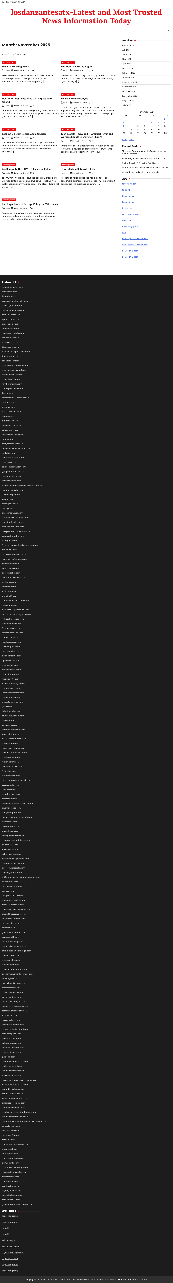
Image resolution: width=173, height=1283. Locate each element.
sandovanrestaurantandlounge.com (19, 1112)
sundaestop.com (10, 342)
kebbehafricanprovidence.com (16, 351)
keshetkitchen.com (10, 1176)
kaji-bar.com (8, 891)
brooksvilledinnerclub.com (14, 554)
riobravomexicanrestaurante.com (17, 365)
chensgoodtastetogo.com (14, 969)
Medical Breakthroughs (74, 98)
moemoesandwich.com (13, 1047)
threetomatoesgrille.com (13, 868)
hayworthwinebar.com (12, 992)
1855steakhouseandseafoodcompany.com (22, 877)
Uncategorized (9, 62)
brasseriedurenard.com (13, 434)
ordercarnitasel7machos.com (16, 397)
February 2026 (128, 73)
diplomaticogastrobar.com (14, 1172)
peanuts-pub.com (10, 725)
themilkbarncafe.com (12, 766)
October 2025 (128, 91)
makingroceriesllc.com (12, 490)
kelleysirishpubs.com (11, 1034)
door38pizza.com (10, 1153)
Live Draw (127, 208)
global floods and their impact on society (141, 172)
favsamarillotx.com (11, 1020)
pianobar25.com (9, 596)
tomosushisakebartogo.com (15, 1167)
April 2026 (126, 64)
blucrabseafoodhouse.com (14, 752)
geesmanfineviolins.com (13, 333)
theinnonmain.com (10, 328)
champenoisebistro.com (13, 900)
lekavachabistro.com (11, 669)
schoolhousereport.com (13, 526)
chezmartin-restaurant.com (15, 517)
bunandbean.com (10, 421)
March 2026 (127, 68)
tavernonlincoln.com (11, 1052)
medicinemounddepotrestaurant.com (19, 1080)
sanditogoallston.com (12, 305)
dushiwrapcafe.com (11, 646)
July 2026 (126, 50)
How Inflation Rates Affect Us (78, 168)
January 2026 (128, 77)
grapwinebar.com (10, 665)
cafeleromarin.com (11, 757)
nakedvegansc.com (11, 1200)
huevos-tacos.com (11, 688)
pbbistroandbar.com (11, 711)
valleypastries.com (10, 430)
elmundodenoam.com (12, 287)
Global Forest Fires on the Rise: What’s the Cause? (145, 167)
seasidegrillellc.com (11, 978)
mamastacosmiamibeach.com (16, 780)
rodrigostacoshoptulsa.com (15, 886)
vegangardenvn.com (11, 1190)
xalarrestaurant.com (11, 1075)
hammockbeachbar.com (13, 729)
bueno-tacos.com (10, 964)
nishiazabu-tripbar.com (13, 619)
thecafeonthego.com (12, 651)
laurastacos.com (10, 849)
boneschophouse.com (12, 513)
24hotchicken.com (10, 296)
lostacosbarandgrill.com (13, 683)
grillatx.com (7, 706)
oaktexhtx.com (9, 927)
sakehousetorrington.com (14, 467)
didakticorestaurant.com (13, 1107)
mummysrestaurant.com (13, 918)
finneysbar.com (9, 771)
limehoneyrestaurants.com (14, 1098)
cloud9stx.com (9, 789)
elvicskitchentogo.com (12, 702)
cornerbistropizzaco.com (13, 637)
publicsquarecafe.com (12, 854)
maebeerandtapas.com (13, 905)
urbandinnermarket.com (13, 692)
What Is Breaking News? (16, 66)
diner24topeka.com (11, 831)
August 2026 (128, 45)
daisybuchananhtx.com (13, 536)
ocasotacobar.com (11, 573)
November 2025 (129, 86)
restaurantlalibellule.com (13, 1070)
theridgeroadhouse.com (13, 310)
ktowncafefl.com (10, 743)
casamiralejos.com (11, 494)
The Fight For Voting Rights (76, 66)
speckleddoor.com (10, 361)
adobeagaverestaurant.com (15, 1061)
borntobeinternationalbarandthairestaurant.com (24, 1121)
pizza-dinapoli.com (11, 379)
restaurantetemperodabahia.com (17, 803)
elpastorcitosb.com (11, 319)
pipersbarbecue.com (11, 656)
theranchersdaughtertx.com (15, 1001)
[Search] (168, 31)
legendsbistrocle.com (12, 734)
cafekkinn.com (8, 1140)
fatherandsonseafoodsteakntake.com (20, 545)
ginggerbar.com (9, 821)
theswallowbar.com (11, 826)
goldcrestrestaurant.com (13, 1103)
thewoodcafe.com (10, 324)
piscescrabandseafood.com (15, 1029)
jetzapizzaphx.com (10, 1149)
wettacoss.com (9, 582)
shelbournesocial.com (12, 374)
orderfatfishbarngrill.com (13, 941)
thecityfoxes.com (10, 508)
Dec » (131, 139)
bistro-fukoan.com (10, 674)
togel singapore (10, 1222)
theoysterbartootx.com (13, 895)
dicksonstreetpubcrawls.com (15, 610)
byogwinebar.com (10, 660)
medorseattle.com (10, 679)
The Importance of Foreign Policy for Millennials (30, 204)
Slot (124, 232)
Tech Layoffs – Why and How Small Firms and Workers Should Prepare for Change (87, 135)
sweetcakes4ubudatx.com (14, 739)
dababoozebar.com (11, 1043)
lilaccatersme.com (10, 356)
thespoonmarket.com (12, 476)
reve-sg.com (8, 402)
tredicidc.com (8, 453)
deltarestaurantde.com (13, 1094)
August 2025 (128, 100)
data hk (5, 1234)
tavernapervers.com (11, 808)
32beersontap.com (11, 347)
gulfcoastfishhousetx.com (14, 932)
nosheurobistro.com (11, 315)
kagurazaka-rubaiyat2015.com (16, 301)
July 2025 (126, 105)
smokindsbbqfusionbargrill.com (16, 951)
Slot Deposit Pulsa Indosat (135, 238)
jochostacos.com (10, 1015)
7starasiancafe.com (11, 411)
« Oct (124, 139)
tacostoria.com (9, 586)
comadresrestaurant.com (14, 1089)
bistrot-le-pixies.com (11, 794)
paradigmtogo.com (11, 697)
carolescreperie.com (11, 480)
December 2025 (129, 82)
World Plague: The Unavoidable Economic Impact (144, 158)
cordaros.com (8, 416)
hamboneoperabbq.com (13, 1181)
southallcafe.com (10, 881)
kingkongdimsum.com (12, 872)
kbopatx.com (8, 499)
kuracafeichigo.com (11, 1126)
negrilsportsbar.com (11, 642)
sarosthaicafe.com (11, 987)
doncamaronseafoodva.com (15, 1006)
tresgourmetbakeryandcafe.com (17, 817)
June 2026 (126, 54)
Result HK (126, 220)
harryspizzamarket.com (13, 1158)
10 (123, 126)
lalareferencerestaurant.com (15, 1084)
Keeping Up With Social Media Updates (24, 133)
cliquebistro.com (9, 550)
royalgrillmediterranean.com (15, 983)
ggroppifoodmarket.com (13, 471)
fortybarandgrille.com (12, 384)
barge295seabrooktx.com (14, 946)
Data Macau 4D (130, 214)
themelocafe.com (10, 1135)
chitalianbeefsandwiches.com (16, 840)
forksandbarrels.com (11, 628)
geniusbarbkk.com (10, 937)
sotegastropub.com (11, 812)
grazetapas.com (9, 798)
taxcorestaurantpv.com (13, 1024)
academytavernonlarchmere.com (17, 974)
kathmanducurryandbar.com (15, 858)
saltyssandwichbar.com (13, 716)
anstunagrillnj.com (10, 1163)
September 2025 (129, 96)
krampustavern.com (11, 1038)
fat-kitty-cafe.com (11, 1130)
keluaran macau (130, 250)
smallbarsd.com (9, 291)
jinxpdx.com (7, 393)
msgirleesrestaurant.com (13, 748)
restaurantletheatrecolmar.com (16, 448)
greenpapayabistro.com (13, 835)
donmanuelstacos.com (13, 863)
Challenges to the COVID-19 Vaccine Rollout (27, 168)
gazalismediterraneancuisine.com (17, 1204)
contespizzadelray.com (12, 388)
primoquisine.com (10, 503)
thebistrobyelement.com (13, 577)
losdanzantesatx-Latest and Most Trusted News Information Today (86, 16)
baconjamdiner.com (11, 997)
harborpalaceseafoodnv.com (15, 600)
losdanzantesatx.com (12, 591)
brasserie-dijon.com (11, 960)
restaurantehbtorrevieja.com (15, 1116)
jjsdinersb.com (8, 1057)
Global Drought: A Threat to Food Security (141, 163)
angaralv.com (8, 407)
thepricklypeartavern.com (14, 914)
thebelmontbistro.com (12, 632)
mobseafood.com (10, 605)
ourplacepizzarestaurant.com (15, 1144)
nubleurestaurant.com (12, 1066)
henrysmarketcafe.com (13, 444)
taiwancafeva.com (11, 337)
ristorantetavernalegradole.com (17, 614)
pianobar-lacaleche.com (13, 522)
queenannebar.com (11, 955)
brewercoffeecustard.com (14, 370)
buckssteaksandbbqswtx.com (16, 909)
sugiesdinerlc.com (10, 785)
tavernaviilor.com (10, 845)
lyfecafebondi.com (11, 563)
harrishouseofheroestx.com (14, 559)
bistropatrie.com (9, 540)
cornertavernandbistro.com (14, 1011)
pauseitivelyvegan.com (12, 1195)
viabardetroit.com (10, 568)
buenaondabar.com (11, 623)
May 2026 (126, 59)
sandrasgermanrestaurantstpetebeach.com (22, 485)
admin (7, 71)
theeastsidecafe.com (12, 923)
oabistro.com (8, 720)
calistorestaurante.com (13, 457)
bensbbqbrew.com (11, 1186)
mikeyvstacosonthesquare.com (16, 531)
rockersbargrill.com (11, 762)
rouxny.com (7, 439)
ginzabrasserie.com (11, 775)
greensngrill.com (9, 462)
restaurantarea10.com (12, 425)
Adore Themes (140, 1279)
